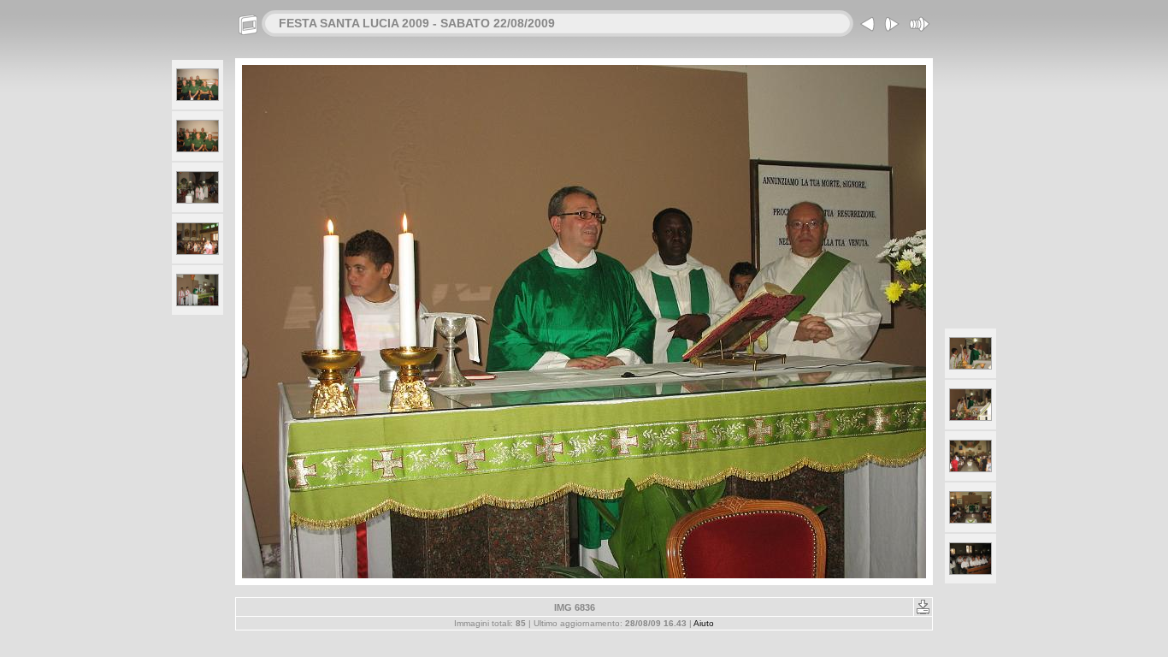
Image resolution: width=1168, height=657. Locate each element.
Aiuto (703, 623)
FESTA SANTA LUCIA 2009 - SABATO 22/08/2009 (417, 23)
